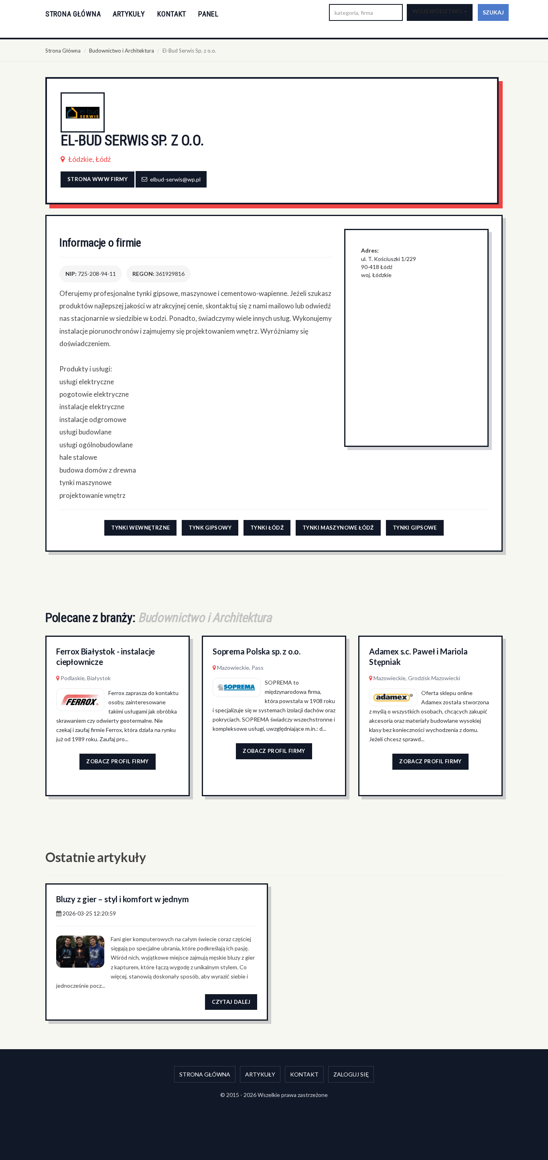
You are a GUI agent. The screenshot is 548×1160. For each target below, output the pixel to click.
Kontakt (171, 14)
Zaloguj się (351, 1074)
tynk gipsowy (210, 527)
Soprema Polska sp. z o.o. (256, 651)
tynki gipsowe (415, 527)
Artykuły (129, 14)
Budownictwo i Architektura (121, 50)
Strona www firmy (97, 179)
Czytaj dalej (231, 1002)
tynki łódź (267, 527)
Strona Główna (63, 50)
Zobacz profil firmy (117, 761)
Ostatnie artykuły (95, 857)
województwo (438, 11)
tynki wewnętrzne (140, 527)
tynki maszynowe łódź (338, 527)
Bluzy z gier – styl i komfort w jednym (122, 899)
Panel (208, 14)
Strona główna (73, 14)
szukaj (493, 12)
